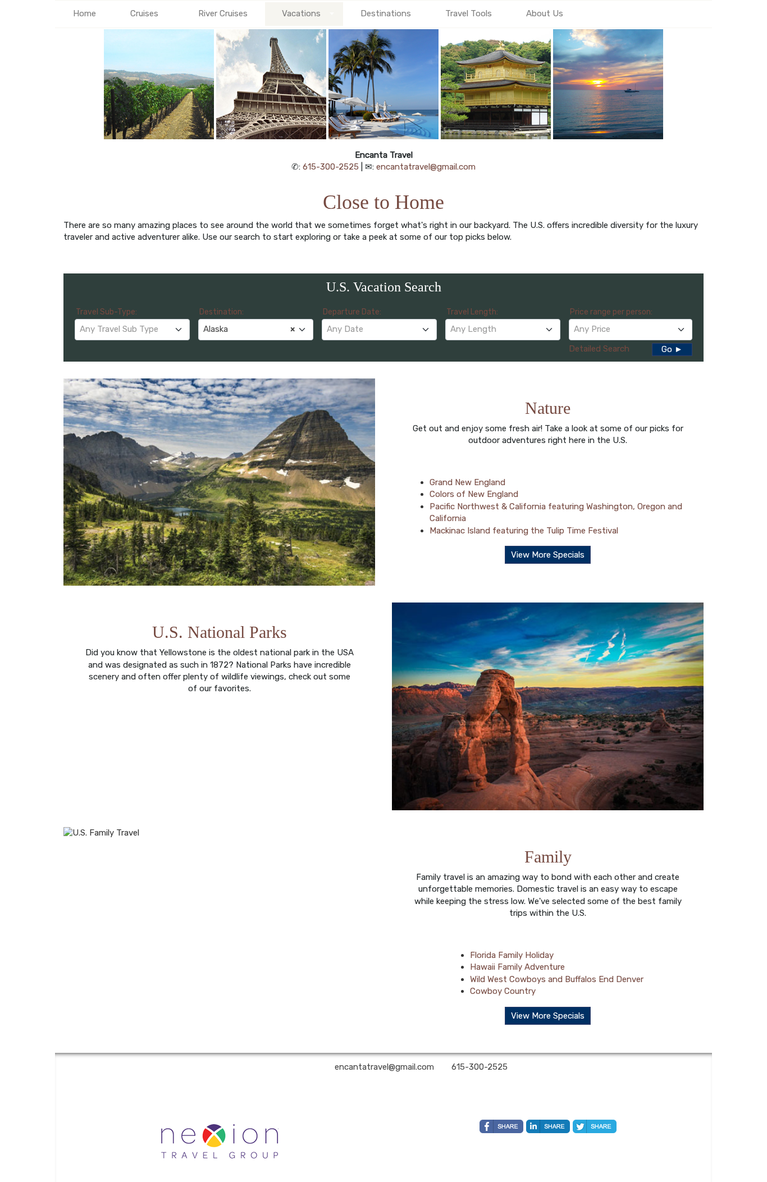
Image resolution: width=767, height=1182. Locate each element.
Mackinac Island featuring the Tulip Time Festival (524, 531)
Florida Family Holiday (512, 955)
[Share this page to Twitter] (595, 1126)
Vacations (301, 13)
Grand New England (467, 482)
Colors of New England (474, 494)
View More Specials (548, 555)
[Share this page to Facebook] (501, 1126)
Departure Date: (352, 312)
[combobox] (132, 329)
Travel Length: (472, 312)
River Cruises (223, 13)
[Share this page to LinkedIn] (548, 1126)
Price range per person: (611, 312)
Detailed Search (599, 349)
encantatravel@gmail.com (426, 167)
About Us (544, 13)
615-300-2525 (331, 167)
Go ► (672, 349)
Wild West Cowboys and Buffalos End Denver (556, 979)
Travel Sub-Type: (106, 312)
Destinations (385, 13)
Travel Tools (468, 13)
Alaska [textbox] (249, 329)
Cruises (144, 13)
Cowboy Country (503, 991)
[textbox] (132, 329)
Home (84, 13)
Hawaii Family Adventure (517, 967)
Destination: (221, 312)
